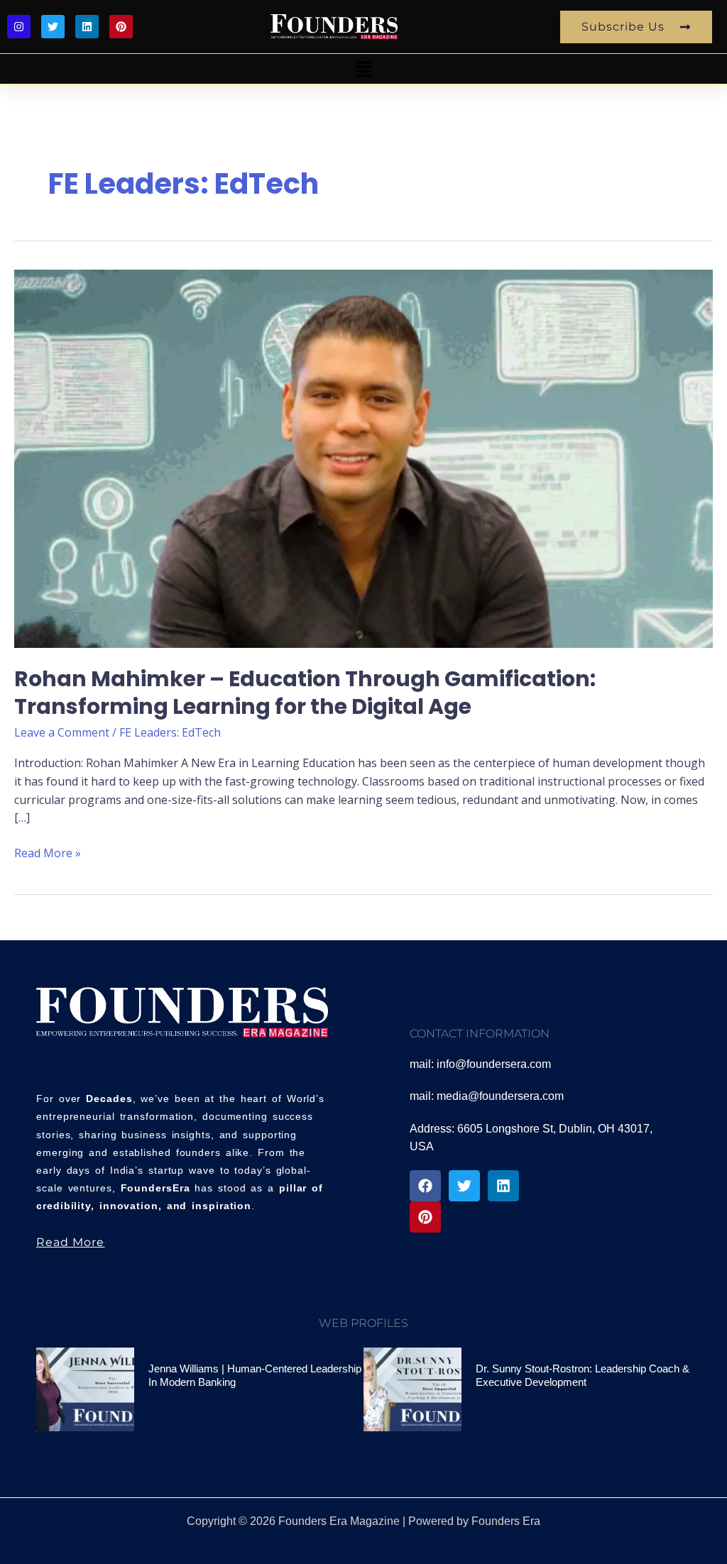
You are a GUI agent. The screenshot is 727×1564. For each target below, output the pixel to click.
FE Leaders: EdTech (170, 732)
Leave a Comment (61, 732)
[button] (363, 69)
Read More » (47, 852)
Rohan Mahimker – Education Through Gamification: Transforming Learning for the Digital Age (305, 692)
